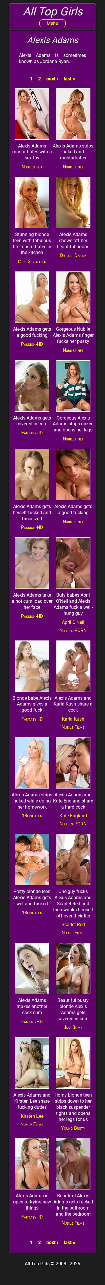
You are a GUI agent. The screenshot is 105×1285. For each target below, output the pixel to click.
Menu (52, 23)
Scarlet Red (73, 924)
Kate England (73, 815)
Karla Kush (73, 719)
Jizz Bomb (73, 1027)
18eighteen (32, 815)
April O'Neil (73, 622)
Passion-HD (32, 344)
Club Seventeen (32, 261)
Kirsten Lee (32, 1116)
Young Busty (73, 1128)
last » (69, 79)
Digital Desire (73, 255)
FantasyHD (32, 432)
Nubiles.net (32, 167)
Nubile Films (73, 727)
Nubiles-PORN (73, 630)
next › (52, 79)
